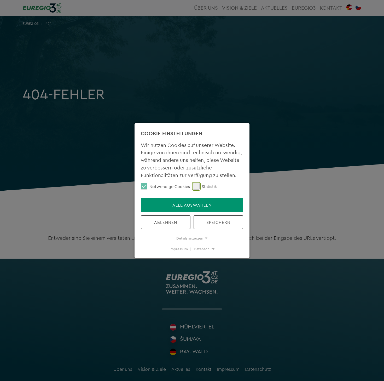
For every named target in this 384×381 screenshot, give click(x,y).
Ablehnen (165, 222)
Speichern (218, 222)
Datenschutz (204, 249)
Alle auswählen (192, 205)
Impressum (179, 249)
